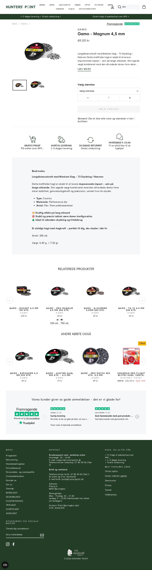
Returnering (12, 460)
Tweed (108, 490)
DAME (51, 5)
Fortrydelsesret (13, 468)
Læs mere (84, 69)
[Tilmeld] (42, 535)
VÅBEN (77, 5)
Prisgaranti (11, 456)
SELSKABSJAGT (13, 497)
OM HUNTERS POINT (87, 9)
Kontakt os (11, 480)
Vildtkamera (111, 495)
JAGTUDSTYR (64, 5)
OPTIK (87, 5)
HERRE (42, 5)
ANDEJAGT (11, 513)
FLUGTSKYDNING (14, 501)
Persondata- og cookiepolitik (20, 472)
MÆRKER (60, 9)
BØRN (110, 5)
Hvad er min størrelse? (129, 85)
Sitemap (10, 488)
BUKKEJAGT (11, 493)
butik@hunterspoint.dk (73, 479)
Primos (108, 485)
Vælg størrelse (86, 84)
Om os (9, 484)
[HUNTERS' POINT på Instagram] (8, 544)
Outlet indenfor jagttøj (116, 476)
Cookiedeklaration (15, 476)
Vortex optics (111, 471)
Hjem (14, 23)
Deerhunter (110, 480)
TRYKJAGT (11, 505)
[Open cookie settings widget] (5, 565)
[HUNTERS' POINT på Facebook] (13, 544)
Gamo (24, 23)
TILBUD (71, 9)
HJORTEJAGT (12, 509)
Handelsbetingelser (15, 464)
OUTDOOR (99, 5)
